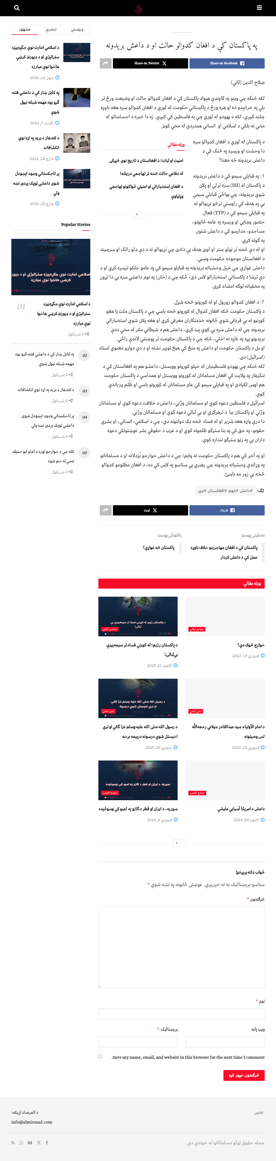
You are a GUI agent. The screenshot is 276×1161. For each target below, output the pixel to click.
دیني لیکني (195, 711)
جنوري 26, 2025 (159, 748)
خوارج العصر (197, 793)
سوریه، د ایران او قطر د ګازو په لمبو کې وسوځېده (138, 809)
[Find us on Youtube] (30, 1143)
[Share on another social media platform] (106, 63)
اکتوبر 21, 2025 (160, 665)
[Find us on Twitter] (39, 1143)
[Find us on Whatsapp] (21, 1143)
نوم (260, 1001)
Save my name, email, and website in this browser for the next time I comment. (188, 1057)
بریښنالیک (167, 1029)
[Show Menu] (259, 8)
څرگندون (256, 899)
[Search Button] (16, 8)
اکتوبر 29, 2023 (247, 820)
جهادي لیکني (197, 629)
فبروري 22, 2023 (246, 748)
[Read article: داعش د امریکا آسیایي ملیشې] (225, 780)
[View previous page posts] (146, 214)
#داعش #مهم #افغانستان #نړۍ (225, 491)
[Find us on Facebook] (47, 1143)
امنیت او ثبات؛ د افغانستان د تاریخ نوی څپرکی (146, 161)
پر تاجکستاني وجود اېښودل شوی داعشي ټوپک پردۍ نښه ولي (36, 183)
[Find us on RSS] (13, 1143)
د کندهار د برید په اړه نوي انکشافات (46, 390)
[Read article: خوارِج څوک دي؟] (225, 616)
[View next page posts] (137, 214)
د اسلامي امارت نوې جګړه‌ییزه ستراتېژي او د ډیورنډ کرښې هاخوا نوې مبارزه (35, 57)
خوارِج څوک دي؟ (251, 645)
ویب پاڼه (258, 1029)
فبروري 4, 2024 (160, 820)
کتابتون (258, 1113)
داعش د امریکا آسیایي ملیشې (241, 809)
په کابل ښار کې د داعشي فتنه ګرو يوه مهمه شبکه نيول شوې (35, 102)
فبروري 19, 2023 (246, 656)
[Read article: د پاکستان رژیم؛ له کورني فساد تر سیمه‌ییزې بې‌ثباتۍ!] (137, 616)
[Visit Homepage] (138, 8)
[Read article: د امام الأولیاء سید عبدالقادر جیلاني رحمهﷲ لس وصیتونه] (225, 698)
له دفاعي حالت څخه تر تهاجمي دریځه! (151, 173)
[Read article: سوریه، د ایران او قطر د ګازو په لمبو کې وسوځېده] (137, 780)
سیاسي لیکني (110, 629)
